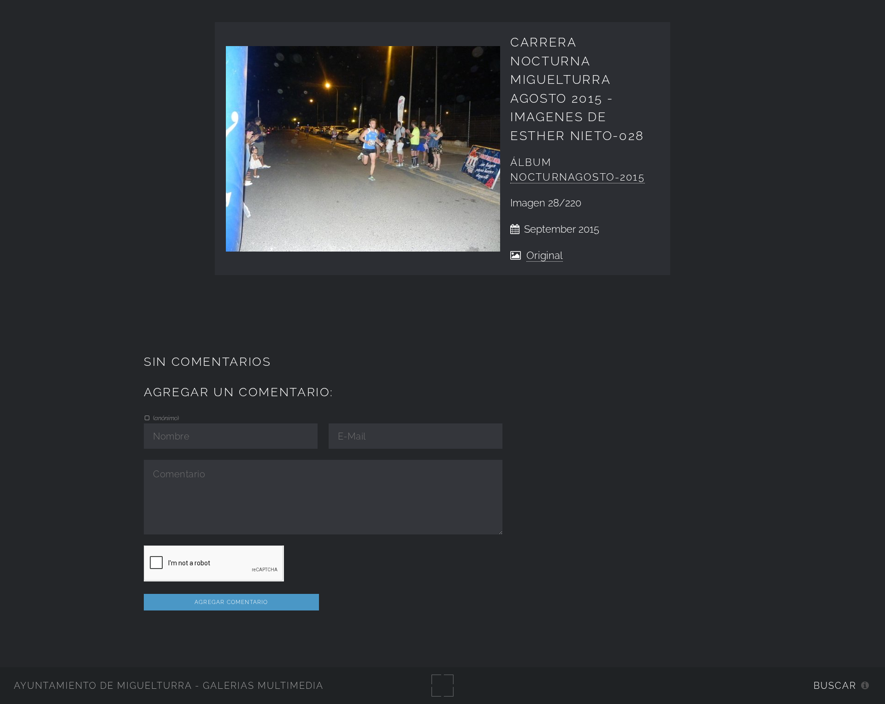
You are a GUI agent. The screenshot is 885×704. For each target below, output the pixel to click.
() (165, 418)
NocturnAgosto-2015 (577, 177)
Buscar (835, 685)
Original (544, 255)
